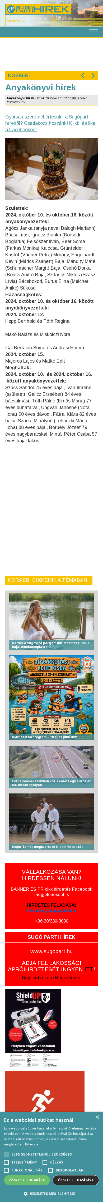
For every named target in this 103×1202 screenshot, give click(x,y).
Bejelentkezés (37, 977)
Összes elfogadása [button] (27, 1180)
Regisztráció (68, 977)
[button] (51, 1193)
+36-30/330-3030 (51, 921)
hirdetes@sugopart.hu (51, 910)
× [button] (97, 1117)
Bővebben (32, 1144)
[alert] (51, 1157)
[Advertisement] (51, 54)
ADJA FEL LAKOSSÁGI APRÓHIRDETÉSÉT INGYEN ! (51, 966)
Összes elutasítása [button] (75, 1180)
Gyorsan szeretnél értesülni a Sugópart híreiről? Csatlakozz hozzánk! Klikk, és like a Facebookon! (50, 123)
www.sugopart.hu (51, 951)
